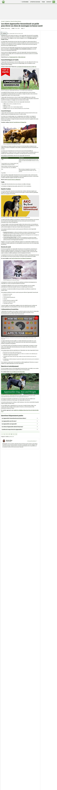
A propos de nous (35, 1)
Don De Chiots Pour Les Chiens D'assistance (21, 258)
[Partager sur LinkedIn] (16, 434)
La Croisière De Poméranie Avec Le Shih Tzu (26, 66)
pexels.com (8, 144)
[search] (53, 2)
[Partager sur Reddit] (9, 434)
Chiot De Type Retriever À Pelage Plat (17, 122)
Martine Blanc (7, 28)
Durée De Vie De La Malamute (13, 179)
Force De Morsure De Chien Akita (17, 371)
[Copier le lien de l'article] (2, 434)
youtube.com (6, 90)
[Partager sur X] (7, 434)
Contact (48, 1)
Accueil (2, 21)
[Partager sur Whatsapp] (14, 434)
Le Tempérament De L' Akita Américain (16, 57)
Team (43, 1)
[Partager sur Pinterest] (11, 434)
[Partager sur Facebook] (4, 434)
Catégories (7, 21)
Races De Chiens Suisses (16, 21)
